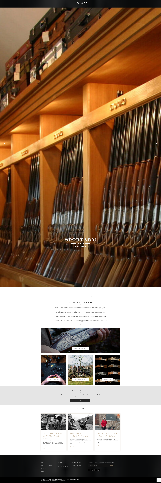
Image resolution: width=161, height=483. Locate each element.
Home (50, 5)
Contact (109, 5)
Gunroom (57, 5)
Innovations (80, 5)
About (102, 5)
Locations (89, 5)
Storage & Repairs (68, 5)
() (115, 1)
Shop (96, 5)
